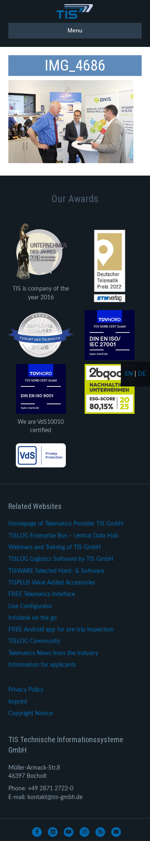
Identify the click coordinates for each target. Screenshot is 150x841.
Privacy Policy (25, 690)
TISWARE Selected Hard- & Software (56, 571)
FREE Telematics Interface (41, 594)
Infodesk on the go (32, 618)
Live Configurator (30, 606)
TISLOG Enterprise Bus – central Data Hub (63, 536)
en (129, 374)
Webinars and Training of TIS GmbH (54, 547)
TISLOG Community (34, 641)
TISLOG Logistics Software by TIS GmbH (60, 559)
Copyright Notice (30, 713)
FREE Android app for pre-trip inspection (61, 630)
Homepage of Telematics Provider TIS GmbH (65, 524)
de (142, 374)
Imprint (17, 702)
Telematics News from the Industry (53, 653)
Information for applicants (42, 665)
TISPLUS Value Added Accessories (51, 583)
